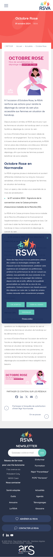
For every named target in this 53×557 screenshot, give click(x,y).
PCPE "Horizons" (39, 478)
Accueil (19, 46)
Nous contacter (13, 482)
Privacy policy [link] (27, 319)
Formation (40, 465)
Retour (9, 46)
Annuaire (13, 502)
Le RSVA (13, 508)
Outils (13, 496)
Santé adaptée (13, 490)
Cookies (29, 543)
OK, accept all (16, 304)
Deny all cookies (37, 304)
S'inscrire (42, 453)
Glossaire (39, 508)
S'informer (40, 459)
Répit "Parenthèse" (40, 472)
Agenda (39, 496)
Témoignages (40, 502)
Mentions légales (38, 541)
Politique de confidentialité (13, 543)
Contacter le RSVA (29, 528)
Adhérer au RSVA (29, 519)
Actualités (29, 46)
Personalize (26, 312)
